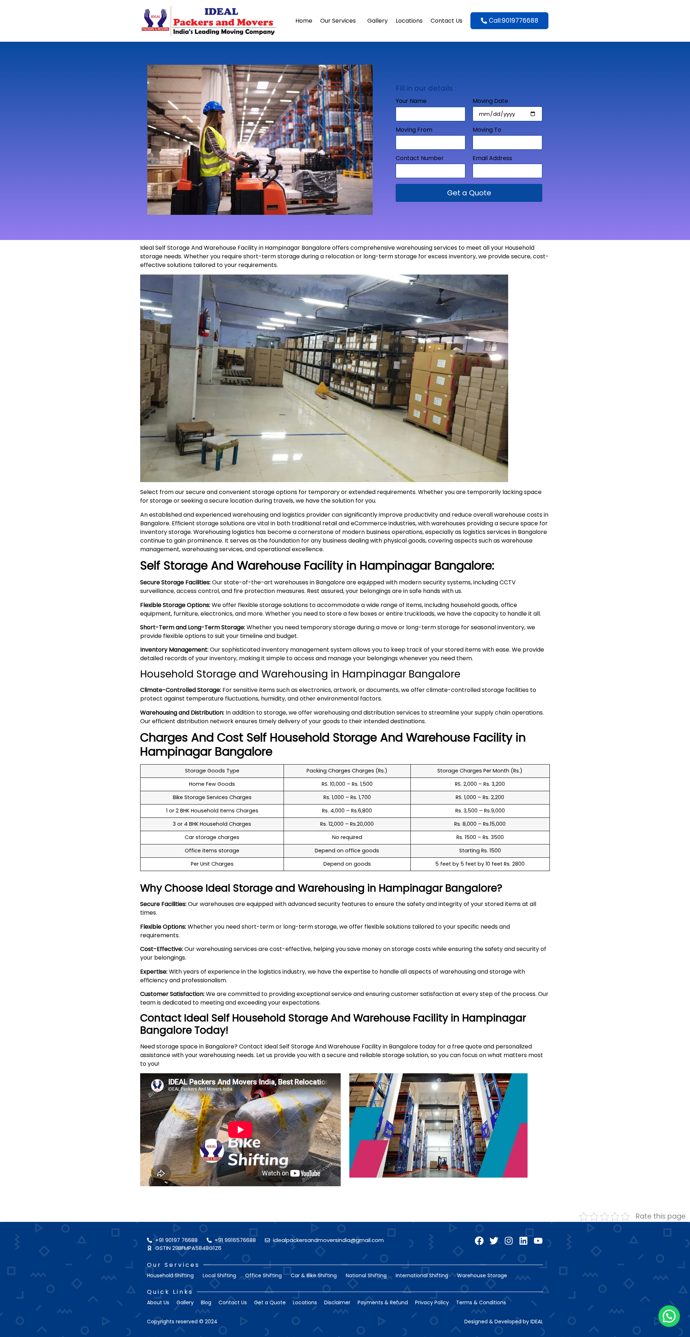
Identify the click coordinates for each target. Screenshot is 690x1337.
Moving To (487, 130)
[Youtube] (538, 1240)
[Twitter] (493, 1240)
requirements (257, 265)
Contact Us (447, 21)
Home (303, 21)
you (153, 1064)
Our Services (338, 21)
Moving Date (490, 101)
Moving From (414, 130)
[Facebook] (479, 1240)
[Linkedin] (523, 1240)
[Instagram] (508, 1240)
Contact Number (420, 158)
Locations (409, 21)
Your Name (411, 101)
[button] (669, 1316)
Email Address (492, 158)
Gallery (377, 21)
